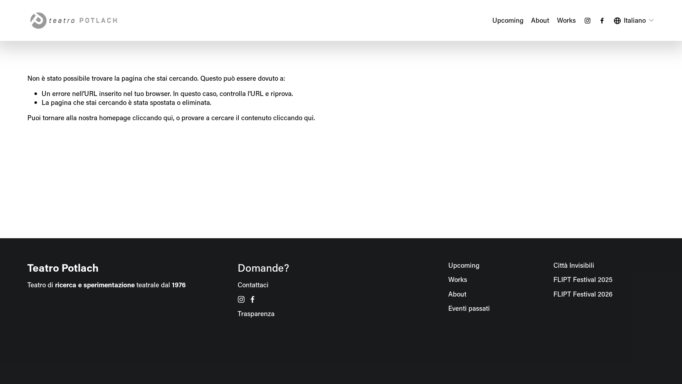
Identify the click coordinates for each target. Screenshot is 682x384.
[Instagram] (587, 20)
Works (566, 20)
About (540, 20)
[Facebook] (602, 20)
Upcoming (508, 20)
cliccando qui (152, 117)
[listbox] (634, 20)
